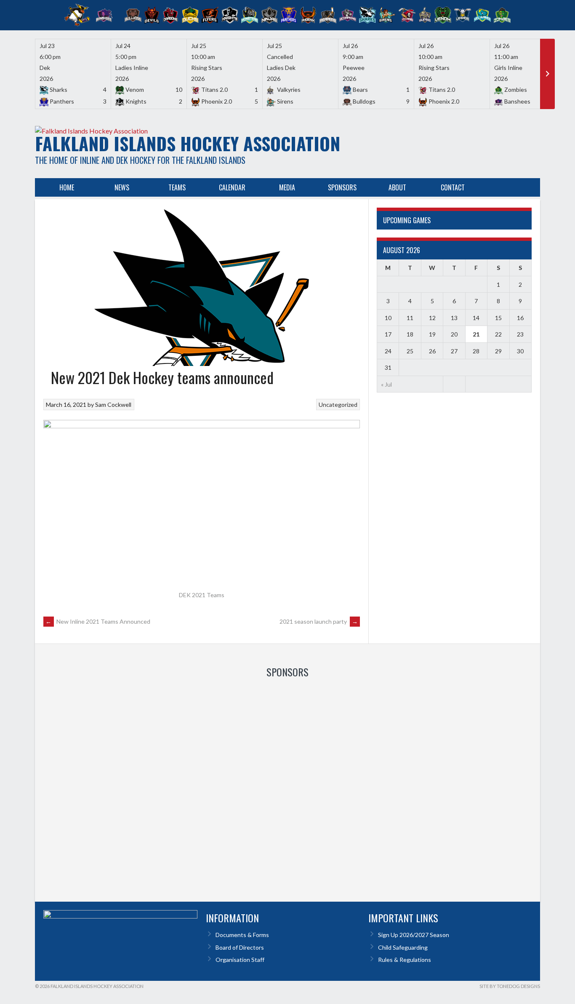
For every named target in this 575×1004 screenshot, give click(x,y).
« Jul (386, 384)
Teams (177, 187)
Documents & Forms (242, 934)
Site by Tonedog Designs (509, 986)
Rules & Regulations (404, 959)
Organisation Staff (240, 959)
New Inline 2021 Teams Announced (97, 621)
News (121, 187)
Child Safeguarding (403, 947)
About (397, 187)
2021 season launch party (319, 621)
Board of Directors (240, 947)
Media (287, 187)
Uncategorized (338, 404)
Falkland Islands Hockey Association (187, 143)
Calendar (232, 187)
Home (66, 187)
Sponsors (342, 187)
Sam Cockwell (113, 404)
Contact (453, 187)
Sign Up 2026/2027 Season (413, 934)
